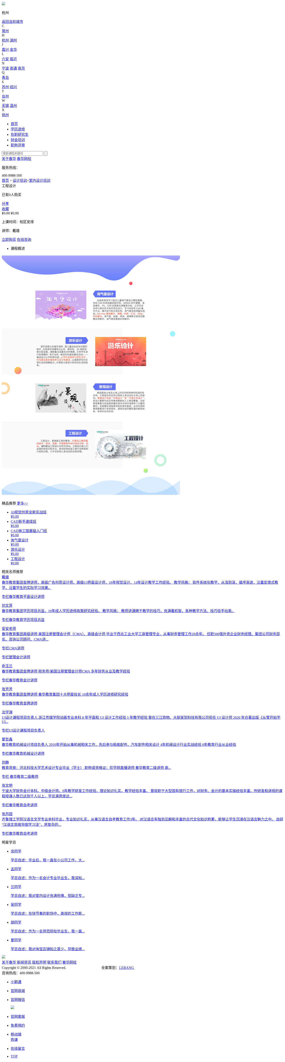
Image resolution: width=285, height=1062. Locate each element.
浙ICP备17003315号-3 (83, 968)
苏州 (5, 87)
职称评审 (18, 145)
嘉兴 (5, 50)
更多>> (22, 503)
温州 (13, 106)
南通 (13, 68)
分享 (5, 204)
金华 (13, 50)
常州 (5, 31)
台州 (5, 96)
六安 (5, 59)
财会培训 (18, 140)
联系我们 (54, 962)
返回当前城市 (12, 22)
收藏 (5, 209)
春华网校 (24, 159)
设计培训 (20, 180)
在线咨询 (24, 240)
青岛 (5, 78)
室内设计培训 (39, 180)
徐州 (5, 115)
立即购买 (9, 240)
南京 (21, 68)
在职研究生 (19, 134)
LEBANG (126, 968)
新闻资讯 (24, 962)
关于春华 (9, 159)
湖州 (13, 40)
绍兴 (13, 87)
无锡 (5, 106)
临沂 (13, 59)
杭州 (5, 40)
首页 (14, 124)
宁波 (5, 68)
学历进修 (18, 129)
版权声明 (39, 962)
